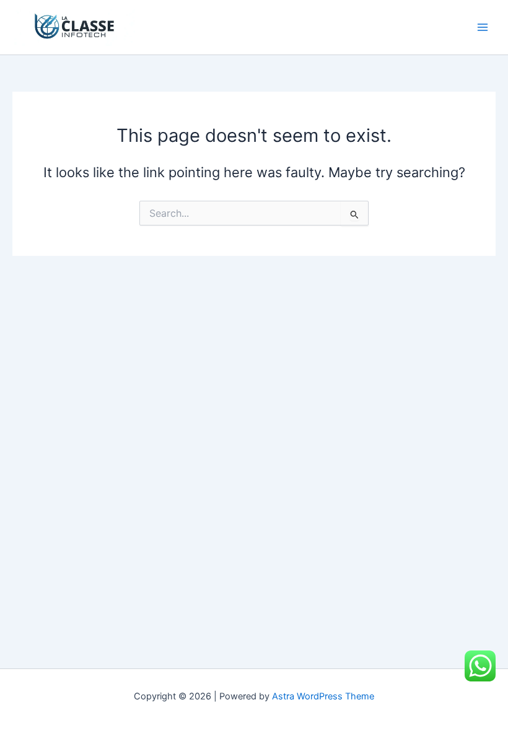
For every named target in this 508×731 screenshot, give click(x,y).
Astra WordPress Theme (323, 696)
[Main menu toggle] (483, 27)
